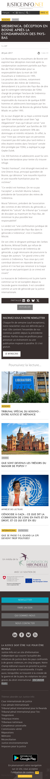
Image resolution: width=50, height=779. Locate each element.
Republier (25, 307)
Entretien (23, 531)
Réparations (7, 733)
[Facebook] (21, 634)
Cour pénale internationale (15, 705)
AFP (5, 46)
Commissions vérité (11, 729)
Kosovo (6, 20)
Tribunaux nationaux (12, 722)
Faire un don (25, 608)
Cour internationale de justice (16, 701)
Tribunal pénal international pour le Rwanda (24, 708)
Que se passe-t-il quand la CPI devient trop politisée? (20, 537)
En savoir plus (25, 776)
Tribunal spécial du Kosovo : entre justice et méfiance (20, 412)
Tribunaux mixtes (10, 719)
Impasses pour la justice (13, 746)
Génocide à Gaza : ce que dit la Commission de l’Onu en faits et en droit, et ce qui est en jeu (24, 517)
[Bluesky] (28, 634)
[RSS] (35, 634)
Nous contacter (25, 623)
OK (37, 773)
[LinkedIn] (14, 634)
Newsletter (25, 600)
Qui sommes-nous (25, 616)
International (9, 531)
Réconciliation (8, 740)
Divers (15, 20)
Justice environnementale (14, 743)
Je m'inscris (11, 354)
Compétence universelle (13, 726)
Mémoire (6, 736)
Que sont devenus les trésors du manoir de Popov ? (23, 464)
